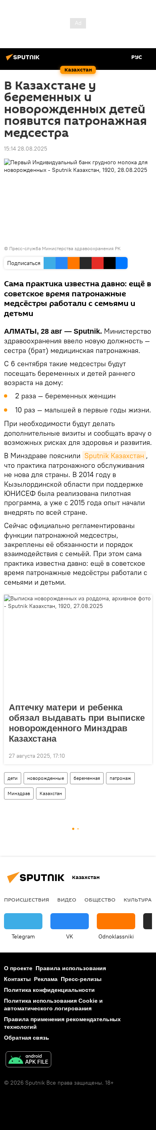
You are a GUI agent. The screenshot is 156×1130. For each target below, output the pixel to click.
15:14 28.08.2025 (25, 148)
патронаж (120, 778)
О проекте (18, 968)
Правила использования (71, 968)
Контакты (17, 979)
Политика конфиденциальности (49, 990)
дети (13, 778)
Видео (66, 899)
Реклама (46, 979)
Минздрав (19, 793)
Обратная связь (26, 1037)
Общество (100, 899)
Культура (138, 899)
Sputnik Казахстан (114, 455)
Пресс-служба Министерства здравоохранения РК (65, 248)
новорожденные (45, 778)
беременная (87, 778)
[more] (143, 755)
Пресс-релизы (81, 979)
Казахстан (51, 793)
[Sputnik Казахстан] (24, 60)
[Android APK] (28, 1060)
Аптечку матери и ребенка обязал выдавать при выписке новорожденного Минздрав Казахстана (77, 723)
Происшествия (26, 899)
